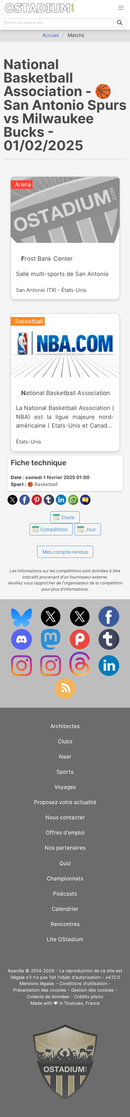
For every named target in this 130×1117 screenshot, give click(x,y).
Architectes (65, 726)
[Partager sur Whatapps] (74, 502)
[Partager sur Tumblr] (50, 502)
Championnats (65, 878)
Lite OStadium (65, 939)
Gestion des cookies (92, 990)
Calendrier (65, 909)
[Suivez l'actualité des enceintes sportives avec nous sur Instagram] (51, 674)
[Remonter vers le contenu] (65, 1098)
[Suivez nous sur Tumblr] (108, 648)
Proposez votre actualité (65, 802)
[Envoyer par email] (85, 502)
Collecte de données (48, 996)
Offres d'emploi (65, 832)
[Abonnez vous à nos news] (65, 697)
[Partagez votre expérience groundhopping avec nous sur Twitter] (51, 625)
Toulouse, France (81, 1003)
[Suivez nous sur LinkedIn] (108, 674)
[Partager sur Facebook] (25, 502)
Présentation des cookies (39, 990)
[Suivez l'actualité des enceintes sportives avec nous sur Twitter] (80, 625)
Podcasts (65, 893)
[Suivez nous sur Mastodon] (51, 648)
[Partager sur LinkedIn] (62, 502)
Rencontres (65, 924)
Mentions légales (36, 983)
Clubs (65, 741)
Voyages (65, 787)
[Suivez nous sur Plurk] (80, 648)
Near (65, 756)
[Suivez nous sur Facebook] (108, 625)
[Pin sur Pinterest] (38, 502)
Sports (65, 771)
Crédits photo (88, 996)
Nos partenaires (65, 847)
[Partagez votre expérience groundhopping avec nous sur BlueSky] (22, 625)
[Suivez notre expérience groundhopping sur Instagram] (22, 674)
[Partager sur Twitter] (13, 502)
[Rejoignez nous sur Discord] (22, 648)
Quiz (65, 863)
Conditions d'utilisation (83, 983)
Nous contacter (65, 817)
